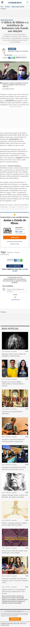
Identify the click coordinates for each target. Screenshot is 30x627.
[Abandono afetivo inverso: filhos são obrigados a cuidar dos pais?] (15, 340)
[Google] (15, 297)
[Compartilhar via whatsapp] (14, 58)
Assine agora (15, 237)
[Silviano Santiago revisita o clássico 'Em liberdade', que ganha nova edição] (15, 482)
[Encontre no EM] (27, 2)
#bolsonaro (10, 252)
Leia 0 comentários (14, 266)
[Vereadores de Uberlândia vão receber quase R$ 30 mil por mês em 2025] (15, 454)
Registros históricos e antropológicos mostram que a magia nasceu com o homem (14, 591)
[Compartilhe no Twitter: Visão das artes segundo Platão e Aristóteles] (27, 409)
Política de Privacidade (12, 615)
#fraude (17, 252)
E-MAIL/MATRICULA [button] (15, 299)
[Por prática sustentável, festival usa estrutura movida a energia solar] (15, 426)
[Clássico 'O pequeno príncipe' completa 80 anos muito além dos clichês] (15, 509)
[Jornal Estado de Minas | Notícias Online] (15, 3)
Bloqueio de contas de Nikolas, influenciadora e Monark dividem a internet (13, 384)
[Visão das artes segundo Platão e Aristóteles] (15, 398)
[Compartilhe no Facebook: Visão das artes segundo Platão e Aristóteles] (25, 409)
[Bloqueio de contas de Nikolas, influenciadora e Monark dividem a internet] (15, 368)
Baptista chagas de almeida (18, 6)
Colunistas (7, 6)
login (23, 269)
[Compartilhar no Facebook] (9, 58)
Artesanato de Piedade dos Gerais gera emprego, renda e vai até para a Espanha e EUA (15, 580)
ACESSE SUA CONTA (14, 244)
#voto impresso (4, 254)
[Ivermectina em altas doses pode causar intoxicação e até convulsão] (15, 537)
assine (14, 271)
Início (2, 6)
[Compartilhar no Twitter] (12, 58)
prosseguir (15, 619)
